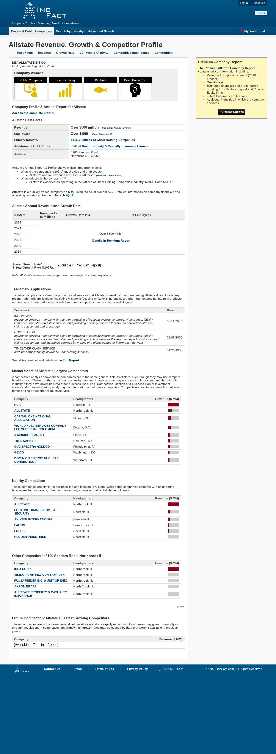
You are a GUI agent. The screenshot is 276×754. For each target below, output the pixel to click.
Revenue (44, 52)
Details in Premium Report (111, 240)
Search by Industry (70, 31)
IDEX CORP (22, 569)
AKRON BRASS (25, 586)
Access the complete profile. (33, 113)
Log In (244, 3)
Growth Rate (65, 52)
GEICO (19, 452)
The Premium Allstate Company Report (226, 68)
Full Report (71, 360)
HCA (17, 404)
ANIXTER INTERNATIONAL (33, 519)
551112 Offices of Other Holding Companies (103, 140)
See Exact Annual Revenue (116, 128)
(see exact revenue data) (109, 175)
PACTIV (19, 525)
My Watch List (254, 31)
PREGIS (19, 531)
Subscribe (258, 3)
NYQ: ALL (70, 195)
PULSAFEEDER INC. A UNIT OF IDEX (40, 580)
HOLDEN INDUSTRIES (30, 536)
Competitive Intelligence (131, 52)
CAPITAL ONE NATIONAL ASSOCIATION (32, 418)
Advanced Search (101, 31)
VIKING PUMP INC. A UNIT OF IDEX (39, 574)
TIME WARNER (25, 440)
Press (78, 669)
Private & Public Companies (31, 31)
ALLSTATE (22, 410)
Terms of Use (104, 669)
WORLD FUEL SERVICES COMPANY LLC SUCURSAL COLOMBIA (40, 427)
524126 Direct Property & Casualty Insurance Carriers (110, 146)
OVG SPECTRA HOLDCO (32, 446)
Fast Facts (25, 52)
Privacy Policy (137, 669)
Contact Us (52, 669)
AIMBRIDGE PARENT (29, 435)
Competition (164, 52)
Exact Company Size (103, 134)
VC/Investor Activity (94, 52)
